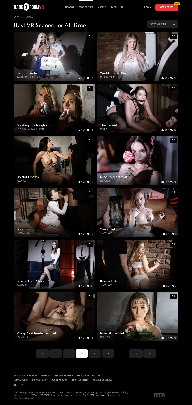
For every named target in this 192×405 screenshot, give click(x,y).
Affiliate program (63, 375)
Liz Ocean (105, 181)
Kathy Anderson (35, 129)
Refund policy (21, 380)
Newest (69, 7)
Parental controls (102, 380)
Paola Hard (22, 337)
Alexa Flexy (106, 233)
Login (147, 7)
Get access (169, 6)
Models (101, 7)
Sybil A (103, 129)
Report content (79, 380)
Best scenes (86, 7)
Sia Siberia (22, 77)
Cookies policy (59, 380)
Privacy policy (40, 380)
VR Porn (18, 17)
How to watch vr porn (25, 375)
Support (45, 375)
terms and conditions (88, 375)
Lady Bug (21, 129)
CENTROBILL (46, 395)
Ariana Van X (23, 233)
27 (135, 353)
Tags (114, 7)
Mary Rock (105, 337)
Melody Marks (107, 77)
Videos (29, 17)
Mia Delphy (34, 77)
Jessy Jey (21, 181)
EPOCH (34, 395)
